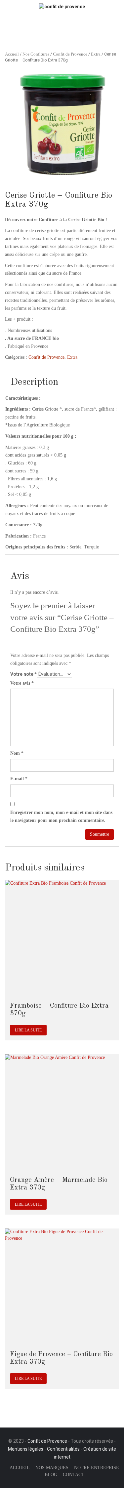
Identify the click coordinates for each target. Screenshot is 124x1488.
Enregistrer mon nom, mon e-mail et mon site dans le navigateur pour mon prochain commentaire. (61, 816)
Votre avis (22, 683)
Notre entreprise (96, 1467)
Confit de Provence (70, 54)
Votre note (23, 674)
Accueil (12, 54)
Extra (96, 54)
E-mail (18, 778)
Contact (73, 1474)
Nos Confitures (35, 54)
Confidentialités (63, 1449)
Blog (51, 1474)
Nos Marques (51, 1467)
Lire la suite (28, 1030)
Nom (16, 753)
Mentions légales (25, 1449)
